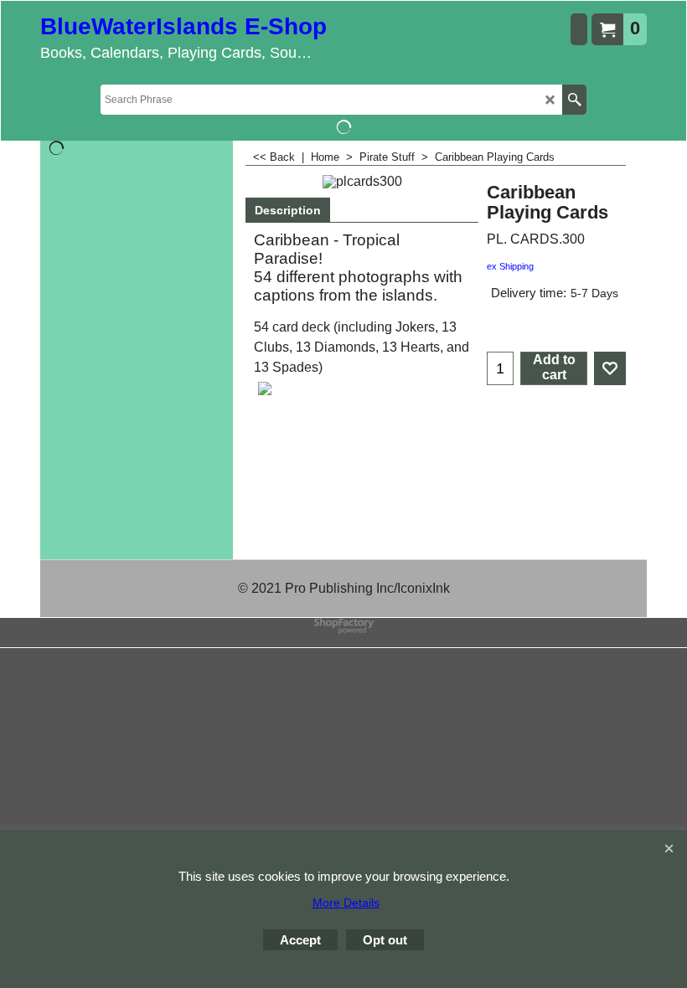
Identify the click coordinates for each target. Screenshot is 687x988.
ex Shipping (510, 266)
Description (288, 210)
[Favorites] (610, 368)
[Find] (574, 100)
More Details (346, 902)
